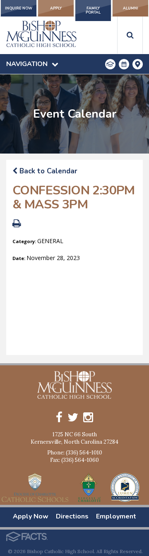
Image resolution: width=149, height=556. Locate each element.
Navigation (27, 64)
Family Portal (93, 10)
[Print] (16, 224)
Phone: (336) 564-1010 (74, 452)
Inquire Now (18, 8)
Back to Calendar (47, 171)
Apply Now (30, 516)
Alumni (130, 8)
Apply (56, 8)
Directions (72, 516)
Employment (116, 516)
